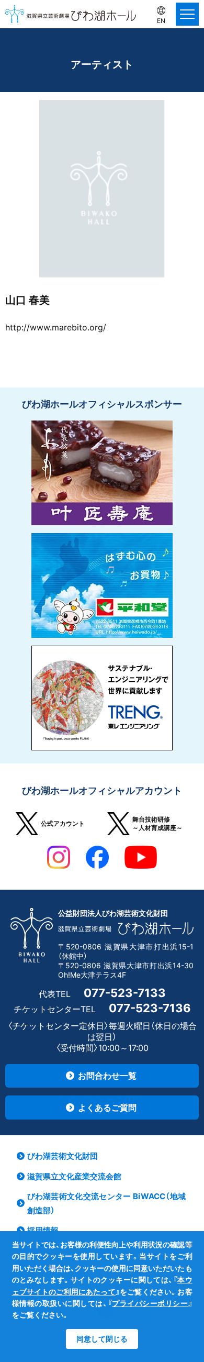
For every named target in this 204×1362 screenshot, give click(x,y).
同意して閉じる (102, 1338)
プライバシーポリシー (150, 1303)
